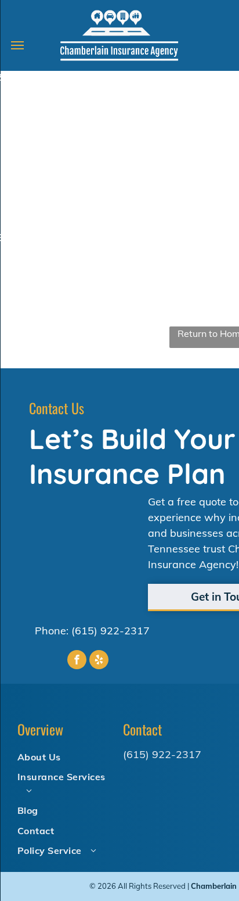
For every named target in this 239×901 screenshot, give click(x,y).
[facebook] (76, 661)
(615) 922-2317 (110, 630)
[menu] (17, 45)
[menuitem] (65, 756)
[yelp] (98, 661)
